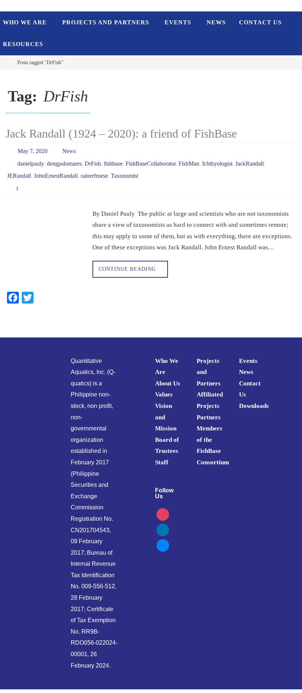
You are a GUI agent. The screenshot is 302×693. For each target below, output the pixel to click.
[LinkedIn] (163, 520)
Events (248, 352)
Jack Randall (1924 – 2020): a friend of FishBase (121, 133)
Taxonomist (124, 170)
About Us (167, 374)
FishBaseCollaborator (151, 160)
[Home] (5, 62)
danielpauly (30, 160)
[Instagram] (163, 505)
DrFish (93, 160)
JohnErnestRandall (56, 170)
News (69, 150)
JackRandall (249, 160)
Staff (161, 453)
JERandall (19, 170)
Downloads (254, 397)
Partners (209, 408)
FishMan (189, 160)
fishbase (113, 160)
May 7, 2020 (33, 150)
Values (164, 385)
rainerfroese (94, 170)
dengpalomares (64, 160)
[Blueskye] (163, 536)
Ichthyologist (217, 160)
